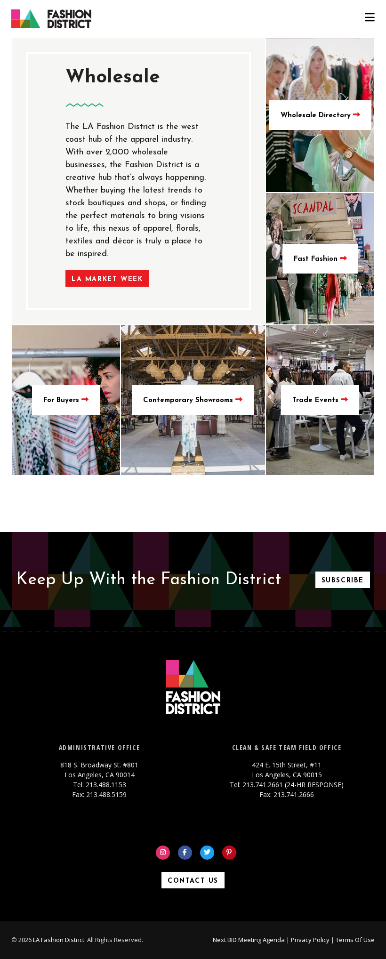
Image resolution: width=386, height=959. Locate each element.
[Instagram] (163, 853)
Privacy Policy (310, 939)
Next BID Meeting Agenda (249, 939)
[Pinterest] (229, 853)
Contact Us (193, 881)
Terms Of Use (355, 939)
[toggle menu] (370, 18)
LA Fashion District (58, 939)
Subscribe (343, 580)
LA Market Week (107, 279)
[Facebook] (185, 853)
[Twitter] (207, 853)
